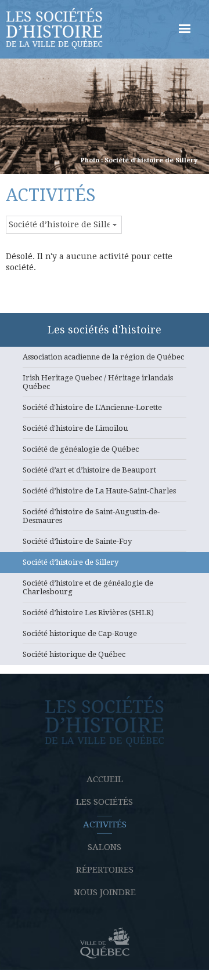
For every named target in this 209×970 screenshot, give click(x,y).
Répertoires (105, 869)
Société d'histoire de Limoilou (75, 428)
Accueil (105, 779)
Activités (105, 824)
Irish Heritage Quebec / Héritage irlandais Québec (98, 382)
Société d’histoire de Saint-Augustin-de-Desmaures (91, 516)
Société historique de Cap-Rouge (80, 633)
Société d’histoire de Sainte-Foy (77, 541)
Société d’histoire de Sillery (70, 562)
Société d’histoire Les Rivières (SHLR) (88, 612)
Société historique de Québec (74, 654)
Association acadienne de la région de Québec (103, 357)
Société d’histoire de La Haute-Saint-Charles (99, 490)
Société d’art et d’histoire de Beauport (89, 470)
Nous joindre (105, 892)
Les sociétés (104, 802)
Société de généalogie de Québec (81, 449)
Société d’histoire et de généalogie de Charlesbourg (88, 587)
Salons (104, 847)
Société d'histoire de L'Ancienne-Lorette (92, 407)
